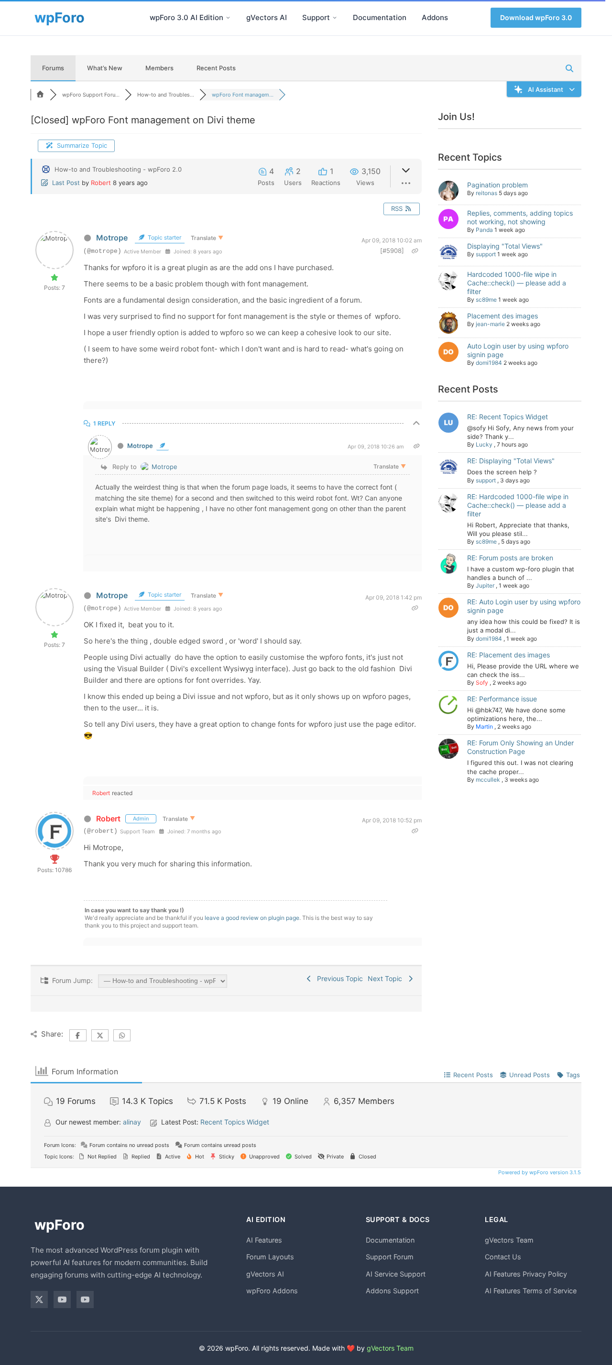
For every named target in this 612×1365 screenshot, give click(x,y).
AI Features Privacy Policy (526, 1274)
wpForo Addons (272, 1291)
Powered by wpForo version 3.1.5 (539, 1172)
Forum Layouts (270, 1257)
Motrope (112, 237)
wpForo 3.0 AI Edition (186, 17)
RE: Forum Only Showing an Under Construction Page (520, 747)
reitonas (486, 193)
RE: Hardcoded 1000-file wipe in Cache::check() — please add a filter (517, 505)
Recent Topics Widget (234, 1122)
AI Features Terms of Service (531, 1291)
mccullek (488, 779)
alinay (132, 1122)
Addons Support (392, 1291)
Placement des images (502, 316)
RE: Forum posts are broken (510, 558)
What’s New (104, 68)
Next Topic (387, 978)
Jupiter (485, 585)
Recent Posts (216, 68)
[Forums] (40, 94)
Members (159, 68)
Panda (484, 229)
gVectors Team (509, 1240)
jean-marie (490, 324)
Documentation (379, 17)
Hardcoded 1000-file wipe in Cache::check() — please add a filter (516, 282)
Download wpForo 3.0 (536, 17)
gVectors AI (266, 17)
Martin (484, 726)
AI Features (264, 1240)
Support (316, 17)
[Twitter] (39, 1299)
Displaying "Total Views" (505, 246)
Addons (435, 17)
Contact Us (503, 1257)
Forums (53, 68)
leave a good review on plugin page (252, 917)
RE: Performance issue (502, 699)
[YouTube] (62, 1299)
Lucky (484, 444)
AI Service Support (396, 1274)
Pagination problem (497, 185)
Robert (101, 182)
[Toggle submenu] (228, 18)
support (486, 254)
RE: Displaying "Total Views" (511, 461)
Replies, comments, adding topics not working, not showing (520, 217)
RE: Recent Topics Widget (507, 417)
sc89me (486, 299)
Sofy (482, 682)
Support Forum (390, 1257)
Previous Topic (338, 978)
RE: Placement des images (508, 655)
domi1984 (489, 362)
